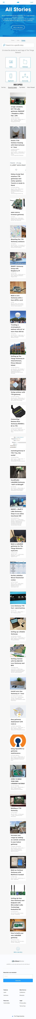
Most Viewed (31, 87)
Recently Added (12, 87)
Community (25, 81)
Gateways (25, 67)
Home (12, 40)
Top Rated (22, 87)
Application (11, 81)
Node (10, 67)
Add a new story (18, 27)
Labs (18, 40)
